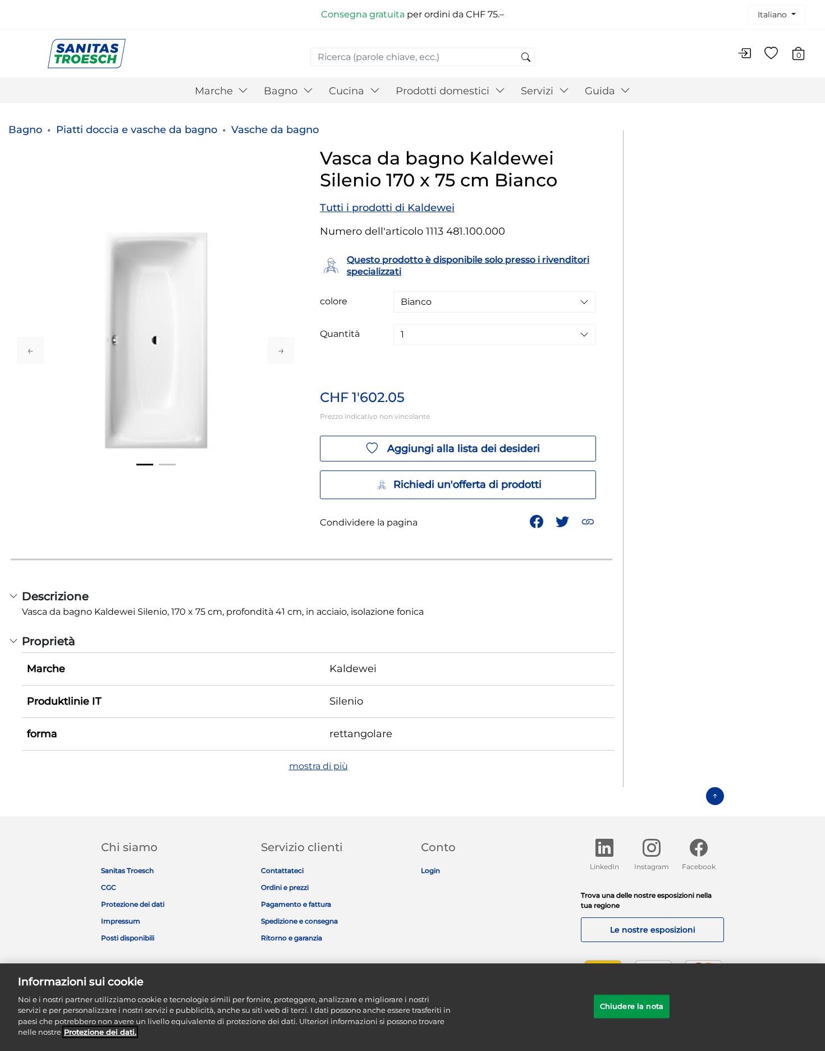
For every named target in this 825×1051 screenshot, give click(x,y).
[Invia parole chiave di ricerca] (525, 58)
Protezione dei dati (132, 904)
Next (281, 350)
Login (430, 870)
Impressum (120, 921)
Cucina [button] (348, 91)
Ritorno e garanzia (291, 938)
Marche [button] (215, 91)
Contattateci (282, 870)
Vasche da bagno (275, 130)
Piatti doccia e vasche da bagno (136, 130)
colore (333, 301)
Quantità (340, 334)
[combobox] (422, 57)
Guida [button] (601, 91)
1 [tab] (144, 464)
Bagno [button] (282, 91)
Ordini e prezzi (285, 887)
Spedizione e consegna (299, 921)
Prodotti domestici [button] (444, 91)
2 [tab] (167, 464)
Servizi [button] (538, 91)
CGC (108, 887)
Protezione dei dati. (100, 1031)
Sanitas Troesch (127, 870)
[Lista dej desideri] (771, 54)
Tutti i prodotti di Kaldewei (387, 208)
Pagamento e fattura (296, 904)
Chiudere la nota (631, 1006)
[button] (589, 520)
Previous (30, 350)
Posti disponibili (127, 938)
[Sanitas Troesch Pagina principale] (87, 53)
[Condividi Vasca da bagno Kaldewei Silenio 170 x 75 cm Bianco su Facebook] (538, 520)
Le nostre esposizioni (652, 930)
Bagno (25, 130)
